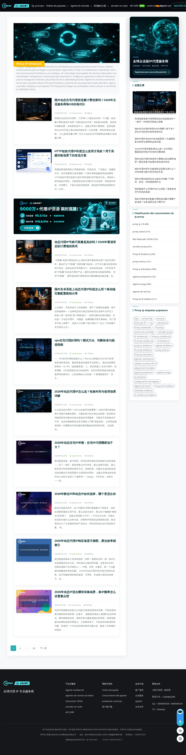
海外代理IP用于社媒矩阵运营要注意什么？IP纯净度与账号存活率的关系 (155, 170)
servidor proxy (140, 246)
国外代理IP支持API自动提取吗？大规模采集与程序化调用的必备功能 (155, 140)
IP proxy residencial (143, 340)
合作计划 (139, 683)
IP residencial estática (145, 395)
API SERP (70, 712)
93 (89, 164)
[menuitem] (38, 6)
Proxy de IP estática (142, 299)
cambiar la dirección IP (145, 363)
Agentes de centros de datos (79, 695)
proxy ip (137, 224)
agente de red (139, 291)
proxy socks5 (139, 231)
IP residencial (140, 336)
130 (90, 302)
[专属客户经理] (180, 738)
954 (90, 455)
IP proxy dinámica (143, 350)
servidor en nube (74, 706)
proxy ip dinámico (143, 345)
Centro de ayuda (110, 690)
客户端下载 (107, 706)
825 (89, 605)
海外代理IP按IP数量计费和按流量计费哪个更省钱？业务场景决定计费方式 (155, 200)
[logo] (7, 5)
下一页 (43, 648)
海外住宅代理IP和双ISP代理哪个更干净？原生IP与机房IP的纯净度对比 (155, 130)
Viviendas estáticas (143, 390)
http (136, 318)
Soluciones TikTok (74, 701)
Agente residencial (75, 690)
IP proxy (159, 327)
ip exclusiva (140, 377)
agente (138, 701)
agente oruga (139, 284)
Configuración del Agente (146, 381)
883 (90, 554)
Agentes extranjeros (144, 359)
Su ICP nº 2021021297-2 (112, 739)
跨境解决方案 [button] (100, 5)
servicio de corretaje (144, 331)
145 (90, 353)
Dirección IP (140, 322)
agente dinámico (164, 345)
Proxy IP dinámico (141, 254)
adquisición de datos (144, 368)
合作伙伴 (139, 706)
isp (151, 322)
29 (34, 648)
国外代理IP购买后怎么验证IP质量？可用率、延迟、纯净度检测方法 (154, 180)
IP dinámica (163, 340)
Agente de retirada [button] (80, 5)
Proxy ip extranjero (142, 269)
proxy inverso (139, 261)
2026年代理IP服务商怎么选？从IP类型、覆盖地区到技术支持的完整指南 (155, 150)
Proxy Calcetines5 (142, 327)
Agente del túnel (142, 386)
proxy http (147, 318)
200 (90, 404)
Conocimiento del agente (114, 695)
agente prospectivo (142, 276)
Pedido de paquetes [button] (56, 5)
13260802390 (168, 696)
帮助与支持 (107, 683)
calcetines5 (162, 322)
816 (90, 502)
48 (89, 113)
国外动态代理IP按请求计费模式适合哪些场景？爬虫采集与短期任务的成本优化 (155, 160)
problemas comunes (112, 701)
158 (90, 255)
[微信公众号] (180, 730)
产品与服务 (71, 683)
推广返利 (139, 690)
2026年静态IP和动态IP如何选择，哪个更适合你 (85, 493)
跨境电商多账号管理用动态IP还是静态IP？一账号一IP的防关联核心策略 (155, 120)
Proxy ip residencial (161, 336)
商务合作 (156, 683)
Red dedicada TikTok (143, 239)
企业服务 (139, 695)
